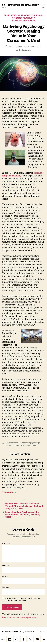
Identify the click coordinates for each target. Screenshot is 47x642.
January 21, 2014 (34, 46)
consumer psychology (31, 443)
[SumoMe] (44, 639)
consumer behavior (13, 443)
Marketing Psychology (23, 21)
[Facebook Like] (17, 639)
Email (5, 576)
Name (5, 566)
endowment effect (13, 445)
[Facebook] (23, 639)
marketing (25, 445)
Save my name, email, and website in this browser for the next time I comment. (23, 599)
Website (5, 587)
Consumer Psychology (23, 18)
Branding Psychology (32, 15)
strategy (34, 445)
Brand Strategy (12, 15)
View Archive (9, 492)
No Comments (25, 50)
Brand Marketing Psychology (23, 5)
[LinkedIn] (10, 639)
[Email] (37, 639)
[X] (30, 639)
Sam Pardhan (16, 46)
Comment (7, 544)
